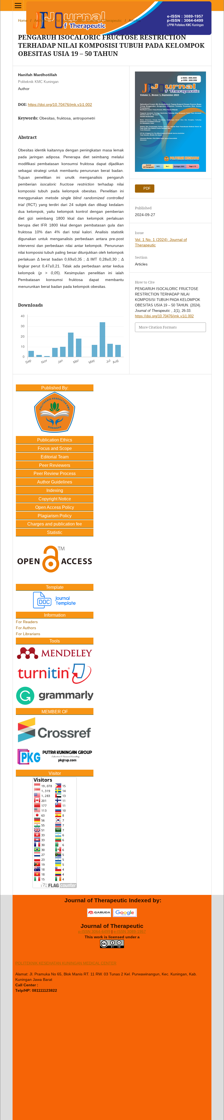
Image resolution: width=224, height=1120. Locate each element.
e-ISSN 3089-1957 (130, 931)
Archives (41, 21)
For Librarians (28, 634)
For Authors (26, 628)
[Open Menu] (18, 5)
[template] (54, 607)
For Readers (27, 622)
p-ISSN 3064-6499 (94, 931)
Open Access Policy (54, 507)
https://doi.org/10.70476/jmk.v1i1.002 (60, 104)
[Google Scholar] (125, 915)
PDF (146, 188)
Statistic (54, 532)
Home (22, 21)
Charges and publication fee (54, 524)
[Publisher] (54, 431)
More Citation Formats (158, 327)
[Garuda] (99, 915)
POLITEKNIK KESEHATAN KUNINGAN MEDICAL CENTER (65, 963)
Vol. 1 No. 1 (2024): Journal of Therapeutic (88, 21)
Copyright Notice (55, 499)
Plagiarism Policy (55, 515)
